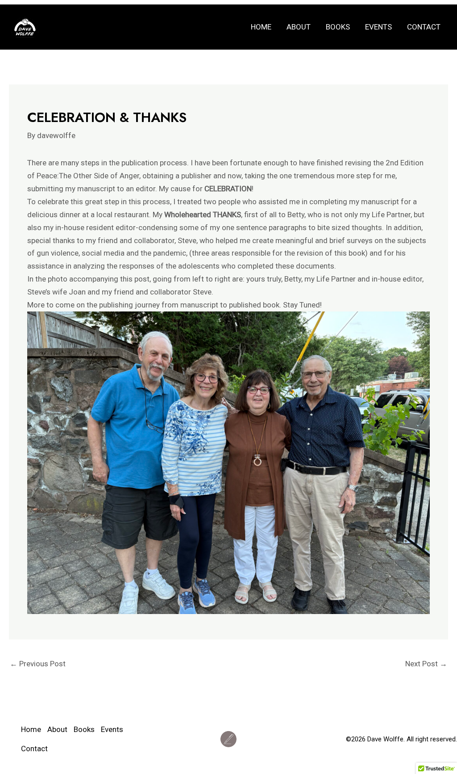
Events (378, 26)
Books (338, 26)
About (299, 26)
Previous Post (38, 663)
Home (261, 26)
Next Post (426, 663)
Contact (423, 26)
